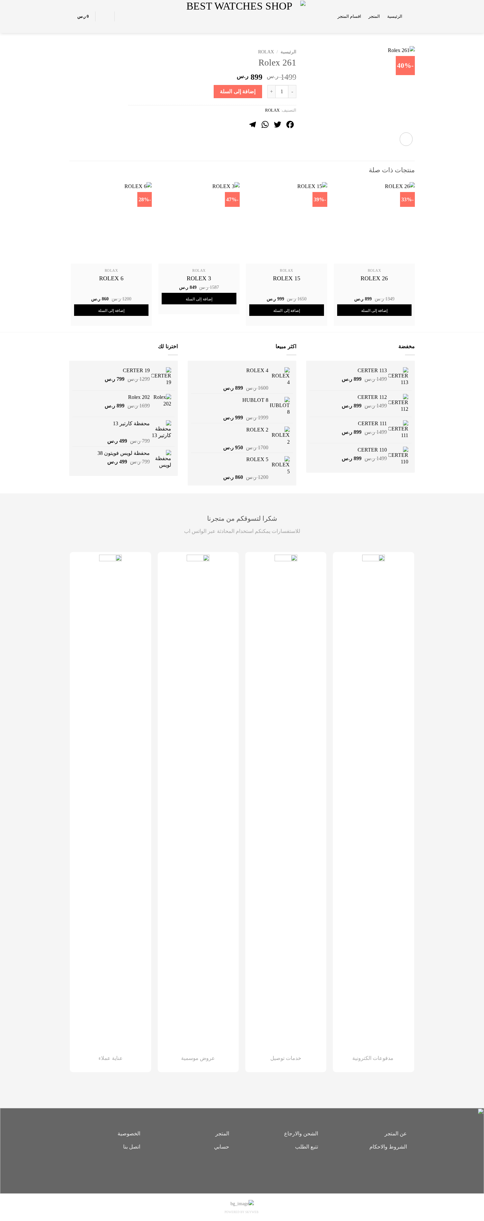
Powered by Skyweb (241, 1212)
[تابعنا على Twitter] (232, 1169)
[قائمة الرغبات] (123, 16)
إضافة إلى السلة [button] (374, 311)
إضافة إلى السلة (237, 91)
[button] (412, 16)
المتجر (374, 16)
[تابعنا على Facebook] (252, 1169)
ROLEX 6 (111, 278)
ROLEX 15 (286, 278)
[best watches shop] (242, 16)
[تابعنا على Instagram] (242, 1169)
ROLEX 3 (199, 278)
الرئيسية (394, 16)
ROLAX (266, 51)
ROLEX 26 (374, 278)
